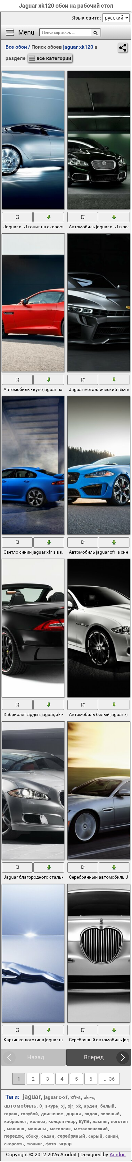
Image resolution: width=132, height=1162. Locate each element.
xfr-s (75, 1097)
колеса (37, 1121)
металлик (60, 1128)
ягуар (65, 1144)
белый (107, 1106)
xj (63, 1106)
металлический (91, 1128)
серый (95, 1136)
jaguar (32, 1097)
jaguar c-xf (55, 1097)
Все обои (16, 47)
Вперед (94, 1057)
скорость (14, 1143)
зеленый (110, 1113)
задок (91, 1113)
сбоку (32, 1136)
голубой (29, 1113)
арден (90, 1106)
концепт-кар (62, 1121)
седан (47, 1136)
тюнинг (34, 1143)
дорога (73, 1114)
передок (13, 1136)
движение (52, 1113)
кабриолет (15, 1121)
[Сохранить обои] (49, 216)
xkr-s (89, 1097)
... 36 (109, 1079)
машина (15, 1128)
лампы (100, 1121)
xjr (70, 1106)
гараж (11, 1113)
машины (37, 1128)
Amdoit (118, 1154)
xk (78, 1106)
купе (84, 1121)
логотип (119, 1121)
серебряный (71, 1136)
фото (50, 1143)
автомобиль (20, 1105)
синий (111, 1136)
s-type (51, 1106)
